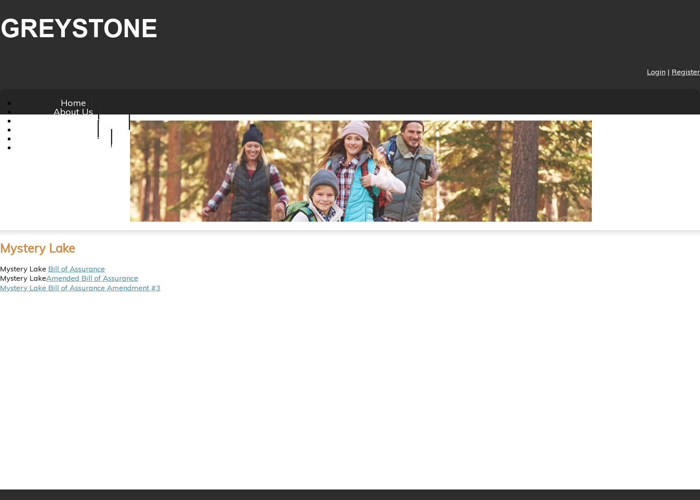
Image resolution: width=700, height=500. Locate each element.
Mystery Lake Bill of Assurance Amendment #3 (80, 287)
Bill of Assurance (76, 268)
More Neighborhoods (73, 147)
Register (686, 71)
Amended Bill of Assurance (92, 278)
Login (656, 71)
